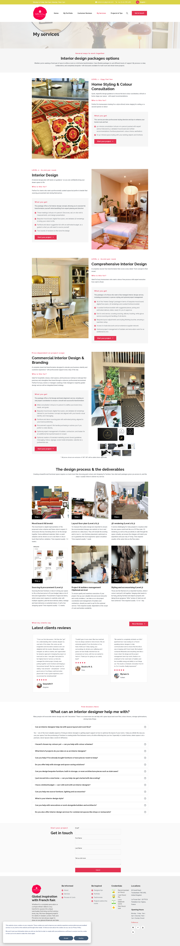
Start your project (104, 141)
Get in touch (139, 13)
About (66, 890)
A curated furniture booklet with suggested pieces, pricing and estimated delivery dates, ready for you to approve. (118, 309)
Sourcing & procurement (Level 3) (47, 587)
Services (67, 894)
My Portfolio (68, 13)
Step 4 (37, 581)
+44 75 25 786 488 (124, 2)
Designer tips (98, 890)
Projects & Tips (117, 13)
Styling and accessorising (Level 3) (127, 587)
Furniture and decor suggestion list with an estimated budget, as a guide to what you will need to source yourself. (59, 226)
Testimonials (98, 897)
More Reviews (137, 624)
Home (56, 13)
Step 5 (77, 581)
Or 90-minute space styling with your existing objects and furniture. (120, 135)
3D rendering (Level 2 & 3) (123, 523)
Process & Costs (69, 897)
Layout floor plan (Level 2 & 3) (85, 523)
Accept (66, 938)
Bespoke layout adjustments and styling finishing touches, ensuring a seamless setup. (120, 321)
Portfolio (97, 894)
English (143, 2)
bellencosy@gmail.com (105, 2)
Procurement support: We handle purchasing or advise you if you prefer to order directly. (59, 427)
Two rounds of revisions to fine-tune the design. (53, 231)
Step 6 (116, 581)
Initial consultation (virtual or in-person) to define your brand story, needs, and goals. (59, 406)
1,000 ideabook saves (121, 902)
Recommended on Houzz (123, 891)
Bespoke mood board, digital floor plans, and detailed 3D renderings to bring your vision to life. (60, 220)
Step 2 (77, 517)
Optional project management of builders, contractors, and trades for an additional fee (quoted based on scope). (61, 433)
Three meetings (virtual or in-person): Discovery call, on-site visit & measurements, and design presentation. (60, 214)
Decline (81, 938)
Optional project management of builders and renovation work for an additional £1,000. (120, 330)
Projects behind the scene (100, 902)
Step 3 (116, 517)
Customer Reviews (85, 13)
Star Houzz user (122, 907)
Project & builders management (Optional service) (86, 588)
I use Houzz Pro (122, 896)
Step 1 (37, 517)
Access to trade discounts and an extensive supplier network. (118, 326)
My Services (101, 13)
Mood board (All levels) (42, 523)
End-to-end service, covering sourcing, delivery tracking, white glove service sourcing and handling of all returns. (120, 315)
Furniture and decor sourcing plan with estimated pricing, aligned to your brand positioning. (60, 421)
